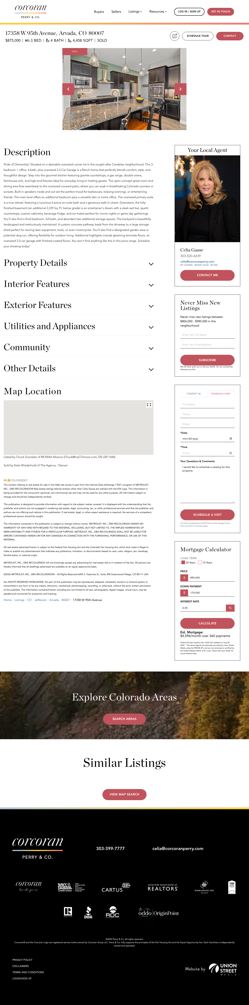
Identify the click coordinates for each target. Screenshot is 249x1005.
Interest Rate (189, 601)
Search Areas (124, 719)
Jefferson (41, 600)
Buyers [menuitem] (99, 12)
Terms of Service (196, 526)
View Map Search (124, 795)
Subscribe (207, 360)
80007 (66, 600)
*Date (183, 433)
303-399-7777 (110, 849)
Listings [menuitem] (134, 12)
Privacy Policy (22, 960)
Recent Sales (201, 265)
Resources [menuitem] (156, 12)
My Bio (214, 265)
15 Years (207, 563)
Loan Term (188, 558)
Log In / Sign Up (189, 11)
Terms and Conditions (28, 972)
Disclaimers (20, 966)
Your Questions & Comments (197, 461)
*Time (183, 447)
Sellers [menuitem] (116, 12)
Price (183, 571)
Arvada (54, 600)
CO (29, 600)
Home (8, 600)
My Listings (186, 265)
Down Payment (191, 586)
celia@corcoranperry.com (197, 262)
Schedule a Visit (220, 393)
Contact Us (194, 393)
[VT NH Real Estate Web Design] (211, 969)
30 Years (190, 563)
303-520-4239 (190, 256)
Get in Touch (220, 11)
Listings (19, 600)
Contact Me (207, 275)
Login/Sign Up (22, 978)
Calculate (208, 623)
